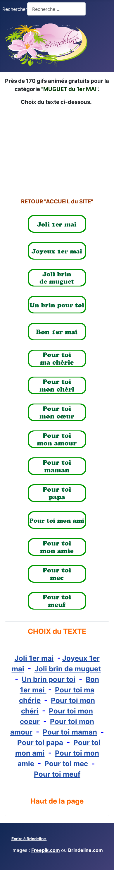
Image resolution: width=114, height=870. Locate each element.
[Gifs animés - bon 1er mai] (57, 331)
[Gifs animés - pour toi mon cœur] (57, 412)
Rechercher (14, 9)
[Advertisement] (57, 152)
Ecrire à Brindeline (29, 838)
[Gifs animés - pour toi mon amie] (57, 547)
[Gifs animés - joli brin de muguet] (57, 277)
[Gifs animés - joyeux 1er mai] (57, 251)
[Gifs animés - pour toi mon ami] (57, 520)
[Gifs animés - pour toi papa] (57, 493)
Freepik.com (45, 850)
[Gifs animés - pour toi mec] (57, 574)
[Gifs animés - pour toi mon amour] (57, 439)
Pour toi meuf (57, 774)
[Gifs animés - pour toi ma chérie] (57, 358)
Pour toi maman (70, 732)
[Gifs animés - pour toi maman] (57, 466)
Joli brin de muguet (67, 669)
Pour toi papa (40, 742)
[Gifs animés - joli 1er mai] (57, 224)
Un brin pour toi (48, 679)
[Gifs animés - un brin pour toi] (57, 304)
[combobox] (56, 9)
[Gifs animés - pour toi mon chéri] (57, 385)
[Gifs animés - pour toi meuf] (57, 601)
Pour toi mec (66, 763)
